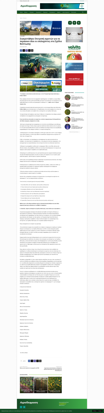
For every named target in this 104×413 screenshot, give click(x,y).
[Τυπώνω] (32, 50)
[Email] (29, 50)
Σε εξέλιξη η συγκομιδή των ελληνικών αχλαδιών (41, 391)
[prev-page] (20, 395)
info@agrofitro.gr (62, 404)
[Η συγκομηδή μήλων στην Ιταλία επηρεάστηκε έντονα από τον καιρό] (27, 385)
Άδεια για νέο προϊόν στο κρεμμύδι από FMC (29, 368)
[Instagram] (82, 1)
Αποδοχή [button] (94, 410)
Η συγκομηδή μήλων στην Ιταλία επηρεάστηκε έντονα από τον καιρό (27, 390)
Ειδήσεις (72, 124)
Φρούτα (40, 389)
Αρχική (21, 18)
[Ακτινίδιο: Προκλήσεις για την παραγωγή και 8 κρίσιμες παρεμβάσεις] (67, 119)
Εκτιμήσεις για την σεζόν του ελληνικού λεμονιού (54, 391)
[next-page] (22, 395)
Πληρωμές (24, 18)
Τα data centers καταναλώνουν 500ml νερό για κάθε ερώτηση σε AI (77, 127)
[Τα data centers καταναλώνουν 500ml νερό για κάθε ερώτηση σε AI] (67, 127)
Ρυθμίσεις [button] (89, 410)
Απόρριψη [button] (100, 410)
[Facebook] (80, 1)
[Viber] (26, 50)
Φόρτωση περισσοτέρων (74, 131)
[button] (82, 12)
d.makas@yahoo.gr (62, 403)
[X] (83, 1)
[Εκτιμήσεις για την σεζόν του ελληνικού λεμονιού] (55, 385)
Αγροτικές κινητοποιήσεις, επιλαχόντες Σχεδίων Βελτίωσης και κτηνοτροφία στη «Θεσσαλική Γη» (53, 369)
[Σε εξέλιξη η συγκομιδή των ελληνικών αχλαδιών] (41, 385)
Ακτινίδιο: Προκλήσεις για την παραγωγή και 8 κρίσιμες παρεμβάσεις (77, 120)
